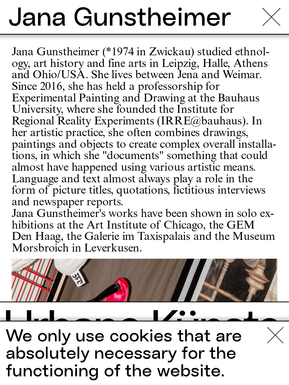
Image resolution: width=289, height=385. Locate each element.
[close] (271, 17)
